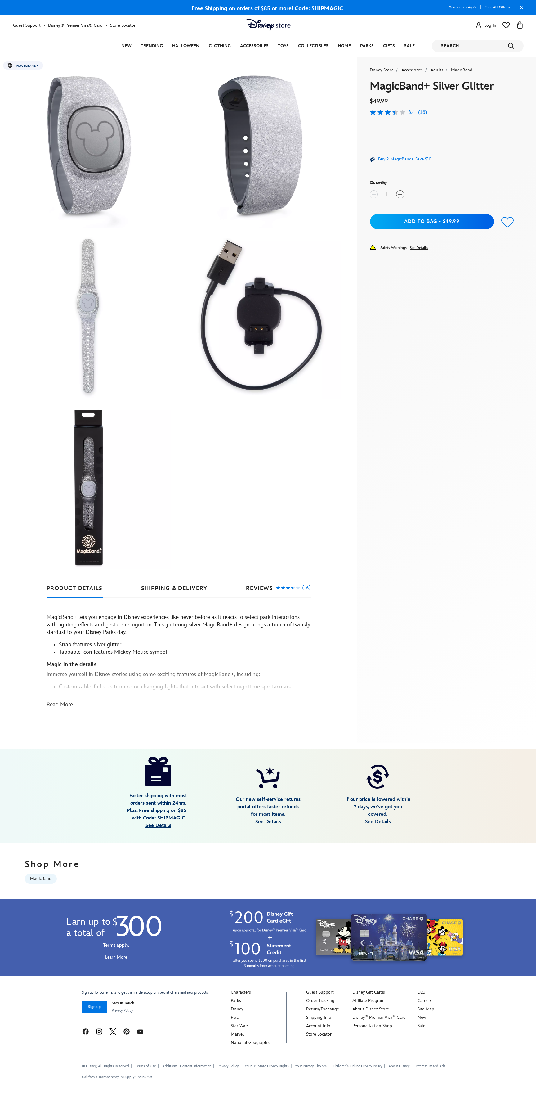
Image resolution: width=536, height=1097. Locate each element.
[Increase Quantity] (400, 194)
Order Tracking (320, 1000)
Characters (241, 992)
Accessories (254, 45)
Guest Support (27, 25)
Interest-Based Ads (430, 1066)
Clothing (220, 45)
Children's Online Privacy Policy (357, 1066)
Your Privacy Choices (311, 1066)
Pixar (235, 1017)
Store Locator (123, 25)
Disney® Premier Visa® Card (75, 25)
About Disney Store (370, 1009)
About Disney (398, 1066)
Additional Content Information (186, 1066)
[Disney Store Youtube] (140, 1031)
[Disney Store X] (113, 1031)
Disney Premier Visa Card (379, 1017)
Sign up (94, 1006)
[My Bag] (520, 25)
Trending (152, 45)
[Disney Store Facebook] (85, 1031)
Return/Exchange (322, 1009)
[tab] (75, 588)
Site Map (426, 1009)
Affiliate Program (368, 1000)
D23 (421, 992)
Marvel (237, 1034)
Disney (237, 1009)
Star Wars (240, 1025)
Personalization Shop (372, 1025)
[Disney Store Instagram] (99, 1031)
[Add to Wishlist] (507, 222)
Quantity (378, 182)
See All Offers (497, 7)
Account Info (318, 1025)
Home (344, 45)
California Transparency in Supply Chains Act (117, 1077)
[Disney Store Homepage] (268, 25)
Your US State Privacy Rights (267, 1066)
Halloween (185, 45)
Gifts (389, 45)
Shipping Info (318, 1017)
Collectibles (313, 45)
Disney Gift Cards (368, 992)
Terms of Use (145, 1066)
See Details (419, 248)
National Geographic (250, 1042)
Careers (425, 1000)
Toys (283, 45)
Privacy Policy (122, 1010)
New (126, 45)
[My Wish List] (506, 25)
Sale (409, 45)
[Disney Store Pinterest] (126, 1031)
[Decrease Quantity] (374, 194)
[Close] (520, 10)
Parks (367, 45)
